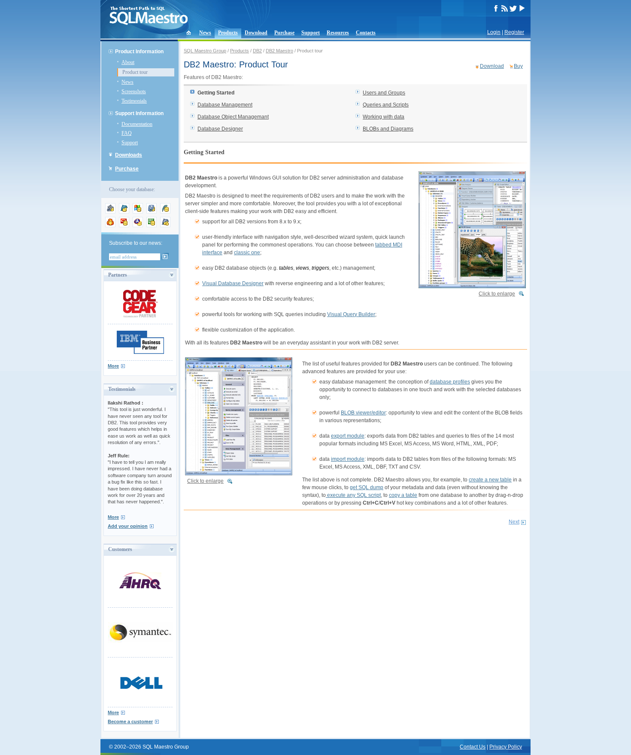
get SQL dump (366, 487)
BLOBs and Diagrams (388, 129)
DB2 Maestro (279, 50)
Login (494, 32)
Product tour (135, 72)
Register (514, 32)
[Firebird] (110, 225)
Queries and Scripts (386, 105)
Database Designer (220, 129)
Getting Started (215, 93)
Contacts (366, 33)
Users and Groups (384, 93)
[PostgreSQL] (151, 212)
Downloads (128, 155)
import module (347, 459)
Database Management (224, 105)
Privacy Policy (505, 747)
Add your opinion (128, 526)
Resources (338, 33)
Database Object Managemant (233, 117)
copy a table (403, 495)
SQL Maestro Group (205, 50)
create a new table (490, 480)
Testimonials (134, 101)
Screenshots (133, 91)
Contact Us (472, 747)
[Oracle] (124, 225)
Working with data (383, 117)
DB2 (257, 50)
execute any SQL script (353, 495)
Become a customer (130, 721)
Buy (518, 66)
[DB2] (151, 225)
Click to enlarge (497, 294)
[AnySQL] (110, 212)
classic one (247, 253)
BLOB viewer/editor (363, 413)
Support (310, 33)
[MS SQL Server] (138, 212)
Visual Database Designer (233, 283)
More (113, 365)
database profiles (450, 382)
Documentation (136, 124)
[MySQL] (124, 212)
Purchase (284, 33)
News (205, 33)
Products (228, 33)
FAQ (126, 133)
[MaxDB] (165, 225)
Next (514, 522)
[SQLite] (165, 212)
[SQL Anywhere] (138, 225)
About (127, 62)
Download (256, 33)
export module (347, 436)
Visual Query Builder (351, 314)
